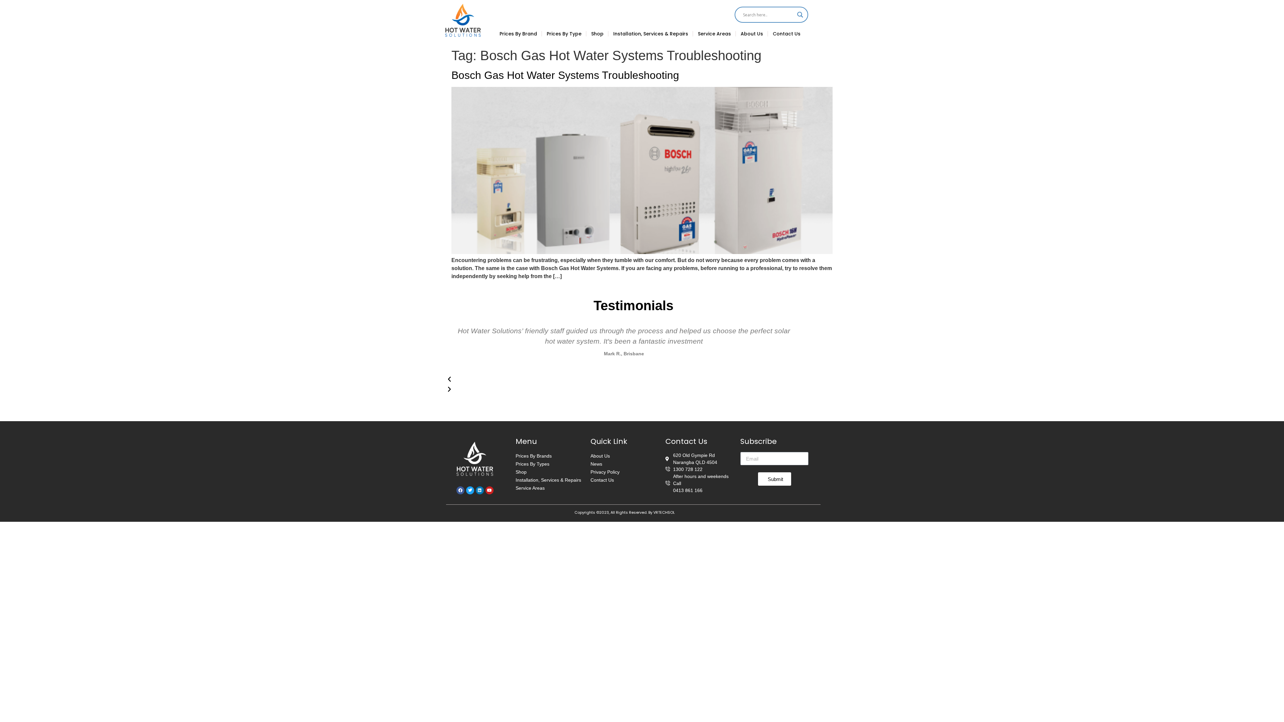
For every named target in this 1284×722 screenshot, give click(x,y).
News (596, 464)
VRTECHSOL (664, 512)
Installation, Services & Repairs (650, 33)
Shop (597, 33)
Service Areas (714, 33)
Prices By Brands (534, 456)
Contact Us (786, 33)
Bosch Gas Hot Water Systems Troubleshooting (565, 75)
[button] (624, 379)
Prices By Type (564, 33)
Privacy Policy (605, 472)
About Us (752, 33)
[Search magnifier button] (800, 14)
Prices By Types (532, 464)
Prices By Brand (518, 33)
